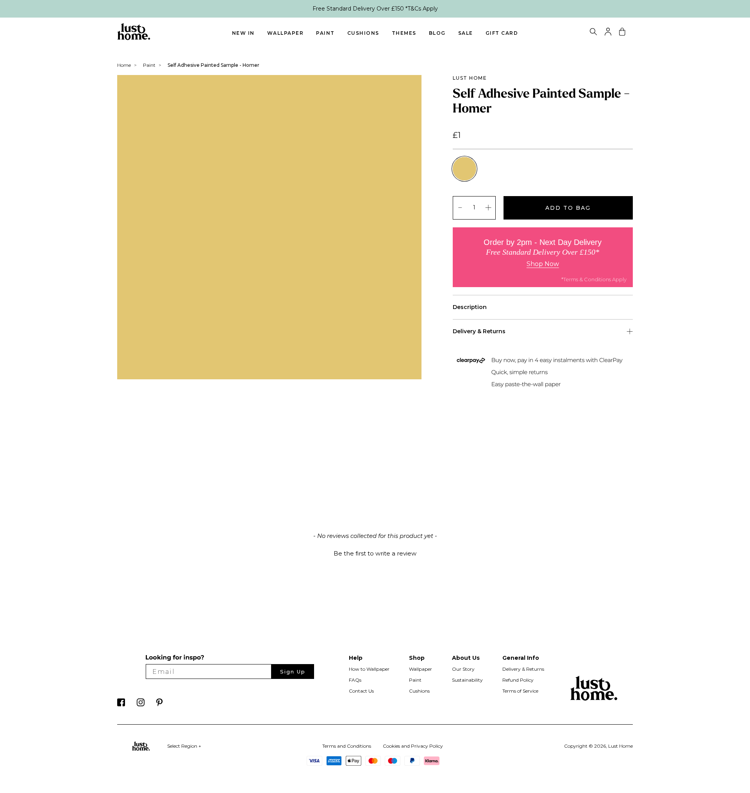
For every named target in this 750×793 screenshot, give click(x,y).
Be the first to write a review (375, 553)
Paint (325, 33)
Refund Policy (518, 680)
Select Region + (184, 746)
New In (243, 33)
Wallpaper (285, 33)
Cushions (363, 33)
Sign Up (292, 671)
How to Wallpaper (369, 669)
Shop (417, 657)
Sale (465, 33)
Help (355, 657)
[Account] (608, 33)
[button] (375, 552)
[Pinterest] (159, 704)
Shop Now (543, 264)
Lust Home (470, 78)
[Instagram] (141, 704)
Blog (437, 33)
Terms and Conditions (346, 746)
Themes (404, 33)
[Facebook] (121, 704)
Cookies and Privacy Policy (413, 746)
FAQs (355, 680)
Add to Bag (568, 207)
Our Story (463, 669)
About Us (466, 657)
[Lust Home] (133, 38)
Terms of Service (520, 691)
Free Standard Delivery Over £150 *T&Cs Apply (375, 8)
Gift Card (502, 33)
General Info (520, 657)
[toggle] (593, 33)
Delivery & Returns (523, 669)
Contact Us (361, 691)
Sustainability (467, 680)
